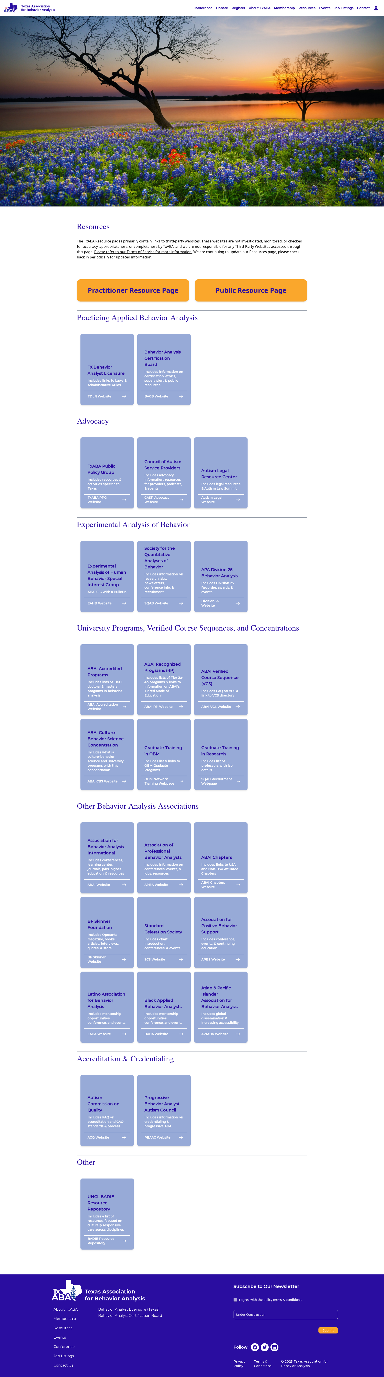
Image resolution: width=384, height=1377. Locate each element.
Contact (363, 8)
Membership (284, 8)
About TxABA (259, 8)
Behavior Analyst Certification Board (130, 1316)
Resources (307, 8)
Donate (222, 8)
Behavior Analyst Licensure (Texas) (129, 1309)
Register (238, 8)
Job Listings (344, 8)
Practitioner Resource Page (133, 290)
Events (324, 8)
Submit (328, 1330)
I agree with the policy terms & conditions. (270, 1300)
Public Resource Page (251, 290)
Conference (203, 8)
